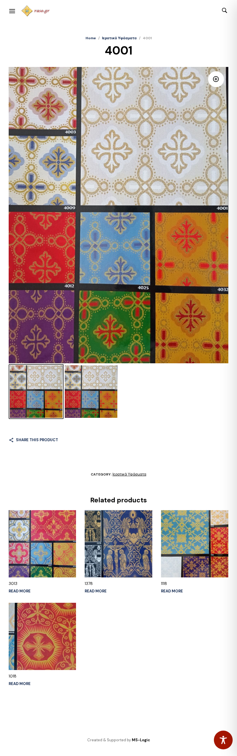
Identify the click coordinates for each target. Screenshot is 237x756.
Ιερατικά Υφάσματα (119, 38)
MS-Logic (141, 740)
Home (91, 38)
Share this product (37, 439)
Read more (20, 591)
